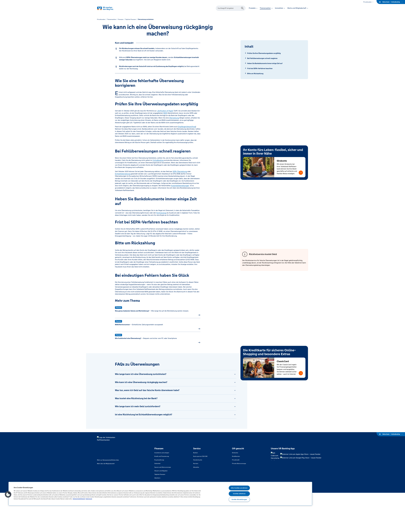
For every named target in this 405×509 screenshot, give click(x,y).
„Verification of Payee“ (165, 111)
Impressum (89, 499)
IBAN (165, 113)
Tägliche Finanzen (159, 474)
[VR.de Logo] (108, 8)
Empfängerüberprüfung (187, 127)
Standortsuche (197, 460)
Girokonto (235, 453)
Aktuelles (196, 467)
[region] (160, 494)
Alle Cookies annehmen (239, 488)
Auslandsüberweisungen (180, 186)
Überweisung (174, 118)
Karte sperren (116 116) (200, 456)
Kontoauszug (161, 213)
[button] (301, 173)
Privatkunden (367, 2)
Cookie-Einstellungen (239, 499)
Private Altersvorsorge (239, 463)
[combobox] (229, 8)
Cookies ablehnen (239, 494)
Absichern (157, 478)
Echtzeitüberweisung (122, 174)
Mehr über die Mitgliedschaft (106, 463)
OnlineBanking (158, 160)
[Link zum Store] (300, 454)
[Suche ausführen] (242, 8)
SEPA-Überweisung (180, 171)
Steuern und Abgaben (160, 471)
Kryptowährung (159, 460)
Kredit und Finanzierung (161, 456)
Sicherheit (157, 463)
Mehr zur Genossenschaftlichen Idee (108, 460)
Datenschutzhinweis (79, 499)
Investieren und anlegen (161, 453)
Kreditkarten (236, 456)
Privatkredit (235, 460)
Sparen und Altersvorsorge (162, 467)
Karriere (195, 463)
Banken (195, 453)
